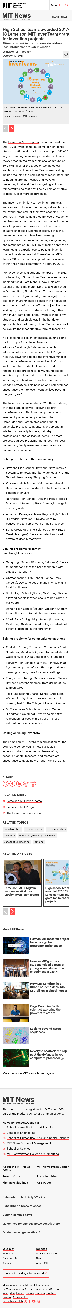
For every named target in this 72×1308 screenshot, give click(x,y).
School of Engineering (17, 841)
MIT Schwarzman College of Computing (33, 1154)
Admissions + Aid (46, 1253)
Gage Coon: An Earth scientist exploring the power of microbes (45, 1009)
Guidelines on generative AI (22, 1232)
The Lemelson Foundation (24, 813)
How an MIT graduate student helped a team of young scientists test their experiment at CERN (47, 966)
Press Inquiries (47, 1176)
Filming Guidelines (15, 1182)
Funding (39, 841)
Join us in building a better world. (24, 1273)
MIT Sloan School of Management (29, 1143)
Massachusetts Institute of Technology (26, 1285)
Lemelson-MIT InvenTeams (24, 801)
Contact (51, 1293)
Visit (5, 1293)
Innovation (9, 1253)
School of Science (18, 1148)
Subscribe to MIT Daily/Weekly (24, 1197)
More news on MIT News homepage (27, 1073)
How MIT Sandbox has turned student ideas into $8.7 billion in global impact (48, 987)
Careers (40, 1293)
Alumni (7, 1263)
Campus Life (10, 1258)
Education (8, 1248)
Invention (9, 835)
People (30, 1293)
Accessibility (20, 1297)
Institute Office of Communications (40, 1113)
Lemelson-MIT (12, 829)
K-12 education (34, 829)
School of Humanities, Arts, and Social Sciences (38, 1138)
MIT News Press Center (53, 1166)
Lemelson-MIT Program (23, 142)
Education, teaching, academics (37, 835)
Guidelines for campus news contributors (31, 1223)
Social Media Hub (13, 1301)
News (39, 1258)
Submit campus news (17, 1214)
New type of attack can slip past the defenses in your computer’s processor (48, 1054)
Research (41, 1248)
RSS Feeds (44, 1182)
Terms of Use (12, 1176)
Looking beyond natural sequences (46, 1030)
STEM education (56, 829)
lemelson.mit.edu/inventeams (22, 751)
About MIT (42, 1263)
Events (20, 1293)
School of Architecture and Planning (30, 1127)
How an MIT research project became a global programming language (49, 942)
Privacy (7, 1297)
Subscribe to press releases (22, 1206)
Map (12, 1293)
